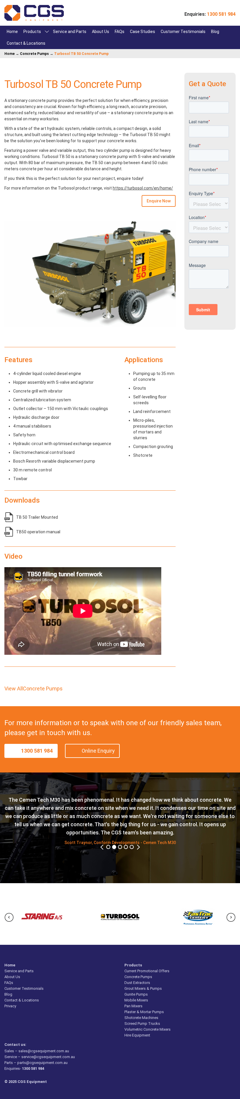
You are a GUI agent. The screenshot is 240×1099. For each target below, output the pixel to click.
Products (32, 31)
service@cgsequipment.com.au (48, 1057)
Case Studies (142, 31)
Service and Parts (69, 31)
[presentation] (9, 917)
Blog (215, 31)
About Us (100, 31)
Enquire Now (159, 201)
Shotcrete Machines (141, 1017)
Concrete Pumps (34, 54)
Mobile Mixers (136, 1000)
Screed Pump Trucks (142, 1023)
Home (12, 31)
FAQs (119, 31)
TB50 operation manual (38, 531)
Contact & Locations (26, 43)
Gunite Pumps (136, 994)
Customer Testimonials (183, 31)
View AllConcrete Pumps (33, 688)
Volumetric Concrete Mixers (147, 1029)
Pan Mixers (133, 1006)
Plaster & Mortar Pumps (144, 1012)
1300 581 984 (37, 751)
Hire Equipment (137, 1035)
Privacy (10, 1006)
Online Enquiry (98, 751)
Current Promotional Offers (146, 971)
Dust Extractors (137, 982)
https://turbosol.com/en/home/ (143, 188)
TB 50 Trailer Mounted (37, 517)
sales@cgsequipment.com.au (43, 1051)
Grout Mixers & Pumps (143, 988)
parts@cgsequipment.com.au (42, 1062)
